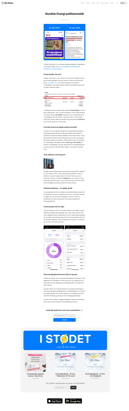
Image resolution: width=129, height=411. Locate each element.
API (117, 3)
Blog (93, 3)
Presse (112, 3)
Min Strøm (8, 3)
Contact (88, 3)
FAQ (98, 3)
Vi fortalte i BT (52, 83)
